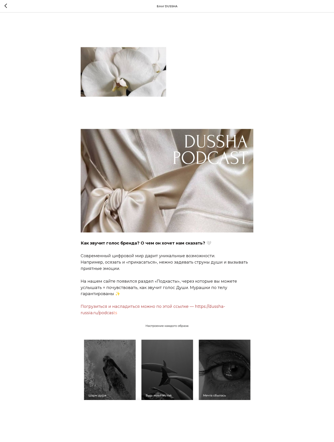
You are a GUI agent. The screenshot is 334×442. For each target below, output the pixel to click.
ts (115, 312)
